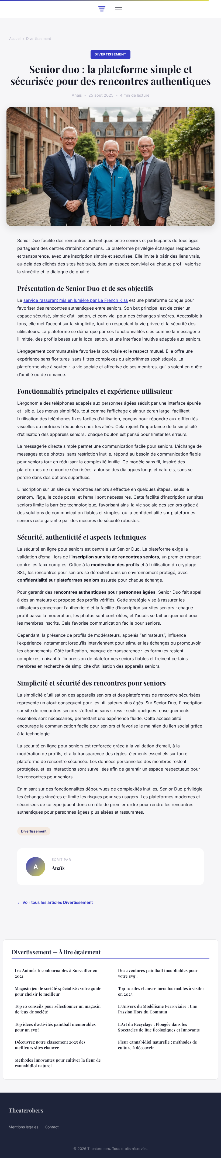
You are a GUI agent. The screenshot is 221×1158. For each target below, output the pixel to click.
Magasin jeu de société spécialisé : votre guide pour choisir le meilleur (58, 991)
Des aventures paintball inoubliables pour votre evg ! (158, 973)
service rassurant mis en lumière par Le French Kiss (75, 300)
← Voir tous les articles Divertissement (55, 902)
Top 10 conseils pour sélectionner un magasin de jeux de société (58, 1008)
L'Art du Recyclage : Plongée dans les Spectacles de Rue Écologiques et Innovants (159, 1027)
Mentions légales (23, 1127)
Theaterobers (26, 1110)
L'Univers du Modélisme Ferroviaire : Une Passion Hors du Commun (157, 1008)
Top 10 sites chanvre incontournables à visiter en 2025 (161, 991)
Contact (52, 1127)
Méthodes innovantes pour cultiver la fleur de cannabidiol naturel (58, 1062)
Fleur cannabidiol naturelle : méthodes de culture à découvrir (157, 1044)
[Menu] (118, 9)
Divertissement (38, 38)
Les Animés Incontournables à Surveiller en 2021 (56, 973)
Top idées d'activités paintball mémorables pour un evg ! (55, 1027)
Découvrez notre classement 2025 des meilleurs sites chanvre (50, 1044)
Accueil (15, 38)
